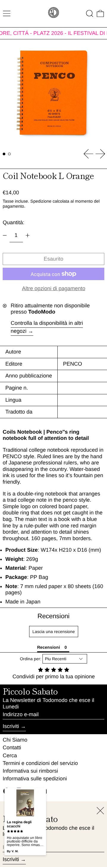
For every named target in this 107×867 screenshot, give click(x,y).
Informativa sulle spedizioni (35, 779)
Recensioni (53, 616)
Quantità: (13, 222)
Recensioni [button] (48, 647)
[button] (90, 13)
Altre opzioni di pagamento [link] (53, 288)
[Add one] (27, 235)
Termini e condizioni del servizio (40, 763)
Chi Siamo (15, 740)
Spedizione (40, 201)
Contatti (12, 747)
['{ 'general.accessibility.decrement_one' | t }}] (5, 235)
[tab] (4, 154)
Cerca (10, 755)
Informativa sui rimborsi (30, 771)
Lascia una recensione (53, 631)
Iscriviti (11, 726)
